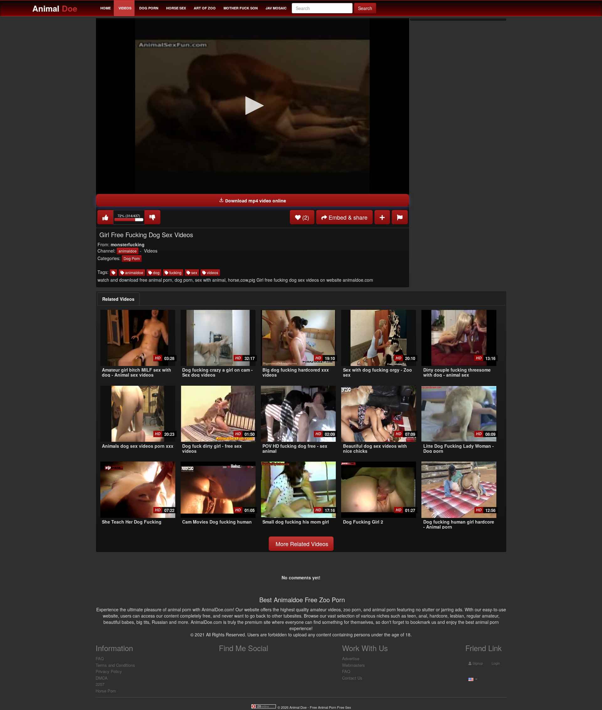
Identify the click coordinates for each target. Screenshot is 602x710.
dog (156, 272)
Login (495, 663)
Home (105, 8)
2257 (100, 684)
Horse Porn (106, 691)
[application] (252, 106)
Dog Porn (148, 8)
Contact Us (352, 678)
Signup (477, 663)
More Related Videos (301, 544)
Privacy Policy (109, 671)
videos (212, 272)
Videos (125, 8)
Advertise (350, 658)
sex (193, 272)
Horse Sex (176, 8)
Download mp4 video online (255, 201)
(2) (305, 217)
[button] (252, 105)
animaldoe (128, 250)
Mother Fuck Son (241, 8)
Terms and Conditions (115, 665)
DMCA (102, 678)
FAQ (100, 658)
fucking (175, 272)
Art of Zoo (205, 8)
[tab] (118, 298)
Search (365, 8)
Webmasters (353, 665)
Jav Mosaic (276, 8)
